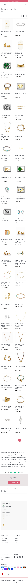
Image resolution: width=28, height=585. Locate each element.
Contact (16, 544)
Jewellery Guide (4, 542)
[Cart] (22, 4)
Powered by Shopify (14, 582)
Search (16, 546)
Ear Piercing (3, 544)
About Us (3, 546)
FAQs (16, 542)
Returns (16, 540)
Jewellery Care (4, 538)
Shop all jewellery (14, 482)
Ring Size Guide (4, 540)
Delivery (16, 538)
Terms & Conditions (5, 549)
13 (16, 440)
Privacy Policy (4, 548)
